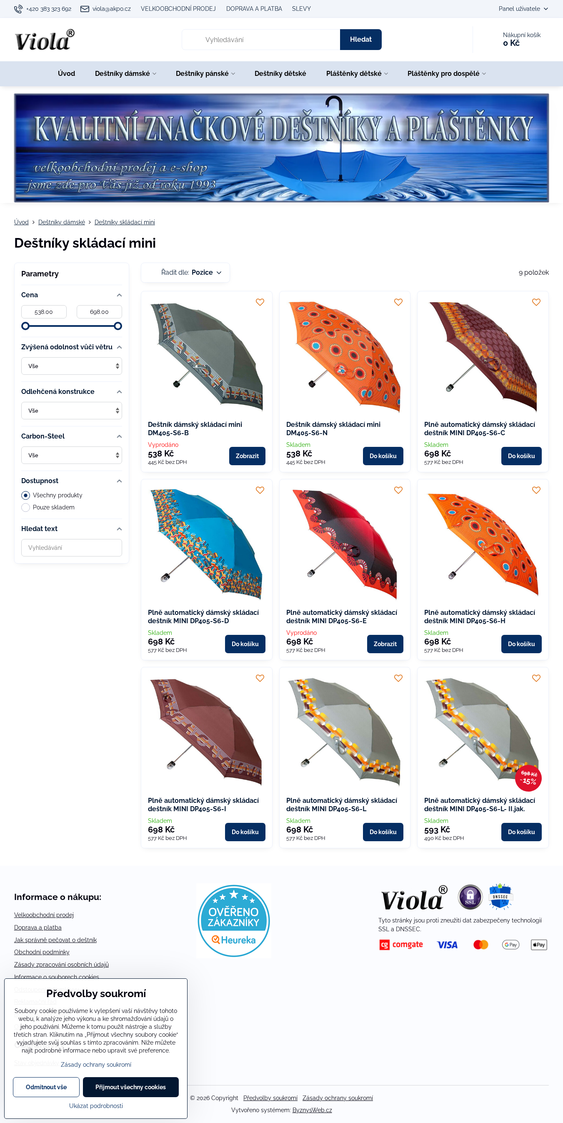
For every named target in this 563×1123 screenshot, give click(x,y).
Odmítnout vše (46, 1087)
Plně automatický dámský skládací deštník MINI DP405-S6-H (479, 617)
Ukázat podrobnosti (96, 1106)
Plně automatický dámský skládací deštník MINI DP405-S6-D (203, 617)
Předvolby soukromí (270, 1098)
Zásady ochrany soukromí (338, 1098)
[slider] (25, 326)
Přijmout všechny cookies (130, 1087)
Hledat (361, 39)
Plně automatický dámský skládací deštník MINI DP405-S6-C (479, 429)
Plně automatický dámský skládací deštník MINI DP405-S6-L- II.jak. (479, 805)
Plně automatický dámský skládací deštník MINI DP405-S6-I (203, 805)
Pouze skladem (54, 507)
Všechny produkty (58, 495)
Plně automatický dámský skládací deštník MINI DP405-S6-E (341, 617)
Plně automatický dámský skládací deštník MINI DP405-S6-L (341, 805)
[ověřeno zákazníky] (233, 956)
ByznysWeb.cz (312, 1110)
